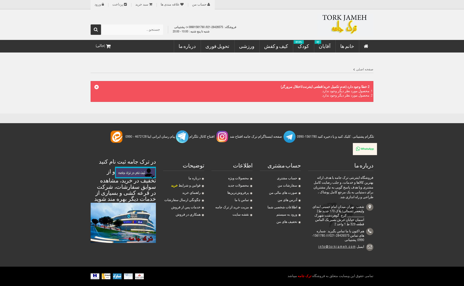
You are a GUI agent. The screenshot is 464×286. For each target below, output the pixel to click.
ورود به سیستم (286, 215)
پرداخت (117, 5)
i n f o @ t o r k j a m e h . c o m (336, 247)
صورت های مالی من (283, 193)
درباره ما (194, 178)
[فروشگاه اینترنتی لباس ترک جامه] (328, 25)
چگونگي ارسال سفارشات (182, 200)
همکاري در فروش (188, 215)
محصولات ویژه (238, 178)
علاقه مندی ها (170, 5)
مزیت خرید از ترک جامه (232, 207)
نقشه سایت (240, 215)
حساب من (199, 5)
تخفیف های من (286, 222)
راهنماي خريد (191, 193)
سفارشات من (287, 186)
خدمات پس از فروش (186, 207)
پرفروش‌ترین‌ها (238, 193)
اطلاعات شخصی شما (282, 207)
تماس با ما (242, 200)
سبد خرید (141, 5)
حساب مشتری (287, 178)
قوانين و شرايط (186, 186)
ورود (97, 5)
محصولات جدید (238, 186)
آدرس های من (287, 200)
